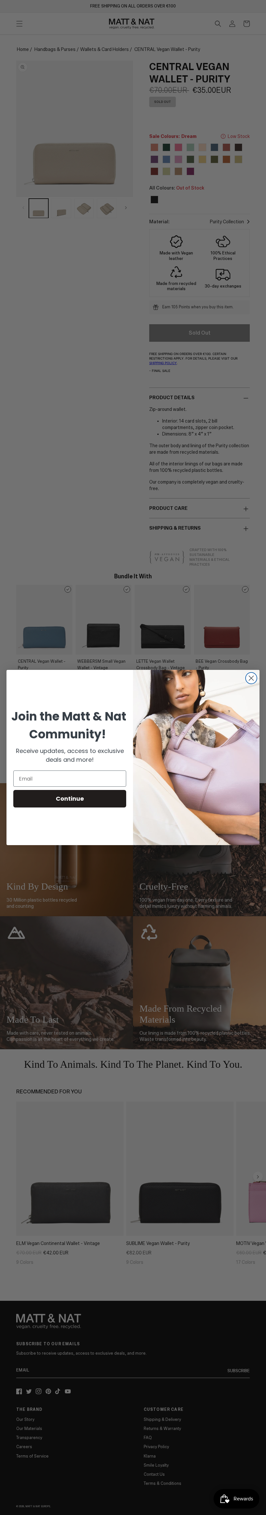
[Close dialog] (251, 678)
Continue (70, 798)
